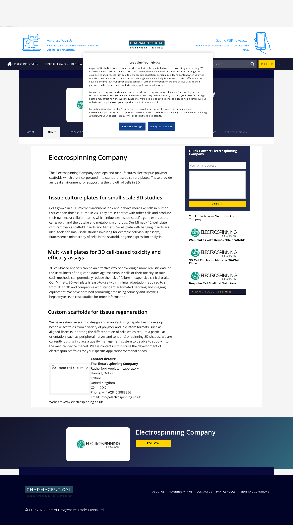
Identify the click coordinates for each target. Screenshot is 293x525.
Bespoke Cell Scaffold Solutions (212, 283)
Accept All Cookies (161, 126)
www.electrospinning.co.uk (83, 402)
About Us (158, 491)
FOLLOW (153, 443)
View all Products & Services (211, 291)
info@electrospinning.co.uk (121, 397)
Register (267, 64)
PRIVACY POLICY (225, 491)
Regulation (80, 64)
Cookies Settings (132, 126)
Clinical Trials (54, 64)
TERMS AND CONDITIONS (254, 491)
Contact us (204, 491)
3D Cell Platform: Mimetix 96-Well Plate (214, 261)
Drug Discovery (26, 64)
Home (9, 64)
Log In (282, 64)
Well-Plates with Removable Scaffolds (217, 240)
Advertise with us (181, 491)
